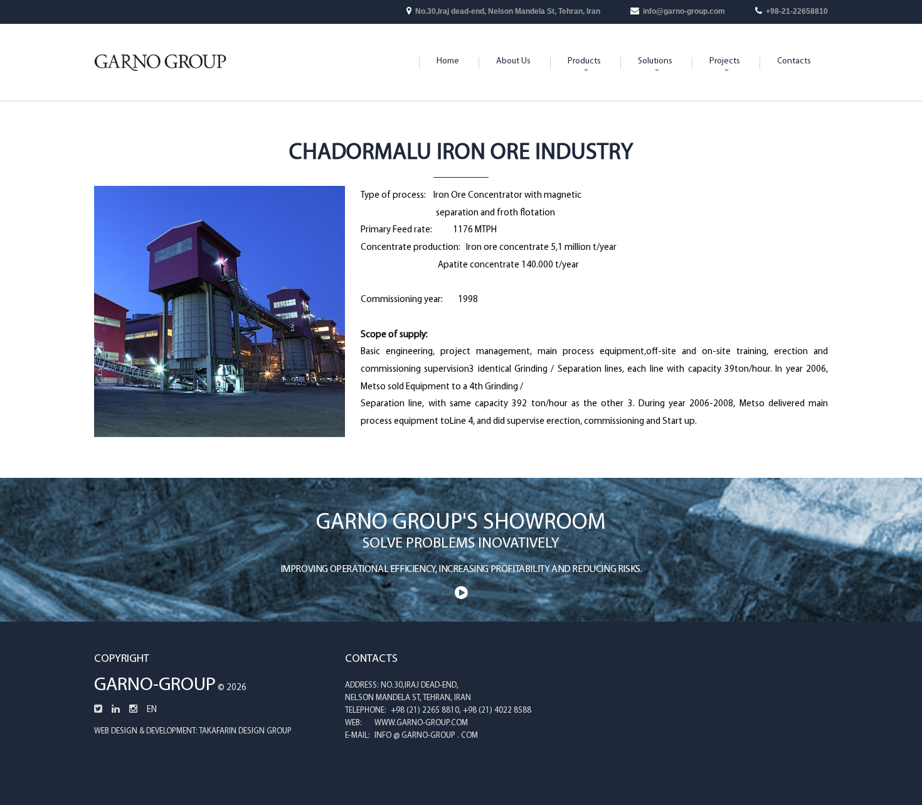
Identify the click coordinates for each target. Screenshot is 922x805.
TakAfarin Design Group (245, 731)
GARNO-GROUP (155, 685)
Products (584, 61)
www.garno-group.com (421, 723)
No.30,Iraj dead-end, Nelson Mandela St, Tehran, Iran (507, 11)
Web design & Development (145, 731)
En (152, 710)
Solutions (655, 61)
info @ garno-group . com (426, 736)
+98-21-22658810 (797, 11)
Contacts (794, 61)
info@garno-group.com (684, 11)
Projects (724, 61)
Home (448, 61)
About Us (513, 61)
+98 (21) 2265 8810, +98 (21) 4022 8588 (461, 710)
